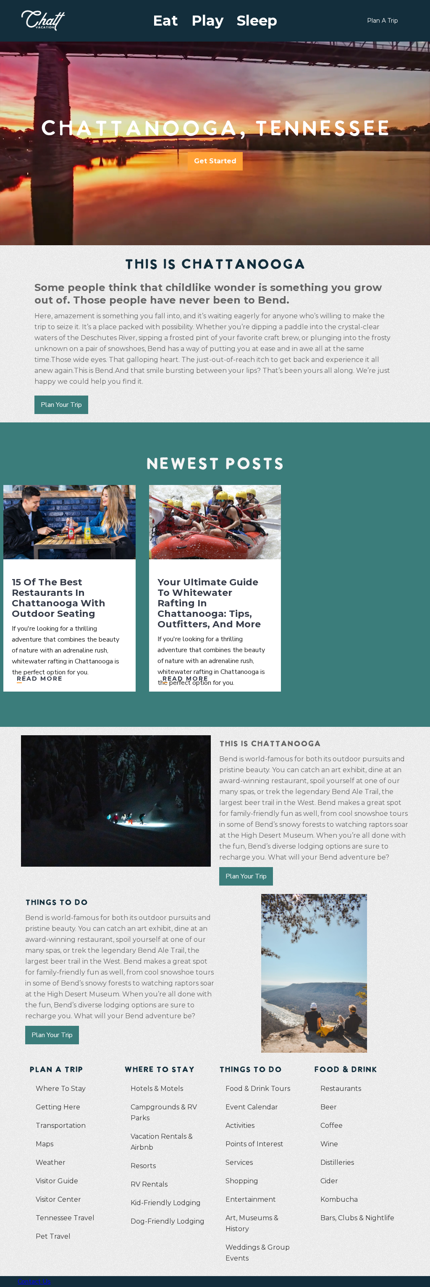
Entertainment (250, 1199)
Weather (51, 1162)
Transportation (61, 1126)
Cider (329, 1181)
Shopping (241, 1181)
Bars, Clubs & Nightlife (357, 1218)
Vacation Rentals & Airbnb (162, 1141)
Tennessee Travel (65, 1218)
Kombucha (339, 1199)
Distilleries (337, 1162)
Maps (44, 1144)
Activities (239, 1126)
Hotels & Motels (157, 1089)
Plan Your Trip (61, 404)
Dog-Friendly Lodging (168, 1221)
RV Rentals (149, 1184)
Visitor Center (58, 1199)
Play (207, 20)
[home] (52, 20)
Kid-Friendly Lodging (166, 1203)
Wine (329, 1144)
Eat (165, 20)
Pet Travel (53, 1236)
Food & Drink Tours (257, 1089)
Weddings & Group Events (257, 1252)
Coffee (331, 1126)
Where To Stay (61, 1089)
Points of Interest (254, 1144)
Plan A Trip (382, 20)
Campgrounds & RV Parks (164, 1112)
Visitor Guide (57, 1181)
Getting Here (58, 1107)
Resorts (143, 1166)
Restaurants (340, 1089)
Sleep (257, 20)
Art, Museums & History (251, 1223)
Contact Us (34, 1281)
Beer (328, 1107)
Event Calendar (251, 1107)
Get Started (215, 161)
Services (239, 1162)
